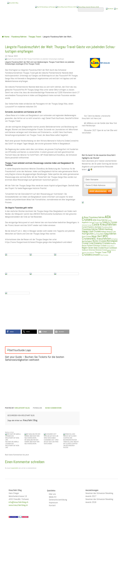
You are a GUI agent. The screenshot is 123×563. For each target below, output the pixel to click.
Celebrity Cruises (109, 222)
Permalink (37, 408)
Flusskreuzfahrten (17, 24)
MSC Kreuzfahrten (101, 238)
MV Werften (114, 239)
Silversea (92, 250)
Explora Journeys (94, 227)
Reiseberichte (94, 18)
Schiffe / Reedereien (41, 18)
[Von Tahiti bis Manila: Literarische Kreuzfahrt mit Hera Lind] (13, 437)
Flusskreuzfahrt (107, 227)
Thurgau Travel (34, 37)
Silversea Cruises (101, 250)
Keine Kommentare (53, 408)
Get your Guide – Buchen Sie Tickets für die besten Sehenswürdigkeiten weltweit (34, 358)
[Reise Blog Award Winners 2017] (66, 7)
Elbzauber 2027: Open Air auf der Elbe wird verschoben (99, 131)
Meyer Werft (97, 236)
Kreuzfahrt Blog (22, 408)
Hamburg (109, 229)
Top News (21, 18)
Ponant (90, 245)
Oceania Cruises (101, 243)
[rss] (116, 9)
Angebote (62, 18)
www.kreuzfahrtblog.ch (18, 505)
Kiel (95, 234)
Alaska (110, 220)
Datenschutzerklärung (58, 499)
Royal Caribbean (110, 247)
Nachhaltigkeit (87, 241)
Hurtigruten (88, 233)
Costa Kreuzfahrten (104, 224)
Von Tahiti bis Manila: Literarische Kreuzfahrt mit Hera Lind (96, 117)
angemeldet (14, 468)
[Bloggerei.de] (23, 517)
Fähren (101, 229)
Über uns (52, 494)
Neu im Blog (77, 18)
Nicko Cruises (99, 241)
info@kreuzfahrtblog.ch (18, 502)
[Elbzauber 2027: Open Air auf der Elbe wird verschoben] (52, 436)
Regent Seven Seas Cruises (93, 247)
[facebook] (109, 9)
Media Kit (52, 496)
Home (10, 18)
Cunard (84, 227)
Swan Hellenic (112, 250)
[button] (13, 332)
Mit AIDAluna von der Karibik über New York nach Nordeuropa (99, 124)
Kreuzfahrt (100, 234)
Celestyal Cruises (87, 225)
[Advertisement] (42, 387)
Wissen (36, 24)
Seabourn (85, 250)
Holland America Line (108, 231)
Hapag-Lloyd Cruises (91, 231)
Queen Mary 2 (110, 246)
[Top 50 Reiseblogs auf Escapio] (45, 7)
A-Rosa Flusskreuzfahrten (93, 217)
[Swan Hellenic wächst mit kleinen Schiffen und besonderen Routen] (71, 437)
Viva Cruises (104, 255)
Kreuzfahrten (110, 233)
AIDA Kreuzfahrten (100, 220)
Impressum (53, 502)
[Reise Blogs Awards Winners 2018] (88, 7)
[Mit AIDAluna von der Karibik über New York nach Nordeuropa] (33, 436)
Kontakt (52, 505)
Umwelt (96, 254)
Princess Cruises (100, 245)
